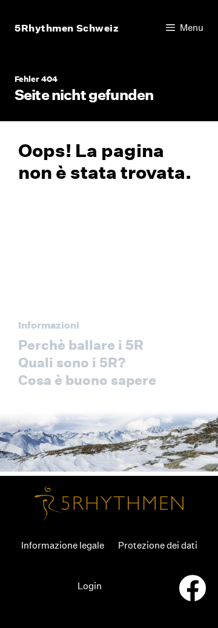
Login (90, 586)
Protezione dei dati (157, 545)
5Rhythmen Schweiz (67, 28)
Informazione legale (62, 545)
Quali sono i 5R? (71, 362)
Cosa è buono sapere (87, 380)
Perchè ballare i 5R (81, 345)
